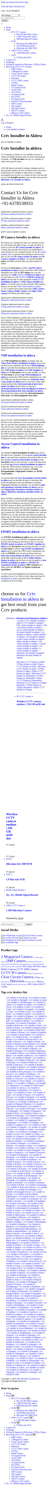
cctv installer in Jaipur (23, 1145)
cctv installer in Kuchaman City (29, 1199)
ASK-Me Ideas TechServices (13, 6)
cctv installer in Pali (14, 1268)
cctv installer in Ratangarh (30, 1296)
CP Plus (14, 83)
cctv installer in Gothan (24, 1129)
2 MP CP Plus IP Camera (26, 37)
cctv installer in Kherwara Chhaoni (21, 1187)
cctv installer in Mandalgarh (34, 1222)
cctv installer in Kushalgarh (28, 1206)
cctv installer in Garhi (37, 1125)
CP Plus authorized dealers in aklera (15, 221)
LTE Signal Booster (30, 981)
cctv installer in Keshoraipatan (25, 1176)
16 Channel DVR (18, 87)
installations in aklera (9, 578)
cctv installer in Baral (33, 1025)
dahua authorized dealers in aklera (14, 227)
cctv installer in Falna (29, 1113)
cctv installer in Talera (34, 1353)
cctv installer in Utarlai (35, 1367)
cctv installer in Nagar (31, 1245)
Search (4, 21)
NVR (13, 55)
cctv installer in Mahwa (36, 1215)
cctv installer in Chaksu (31, 1076)
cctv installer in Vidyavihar (17, 1370)
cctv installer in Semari (37, 1330)
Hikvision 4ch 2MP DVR (26, 48)
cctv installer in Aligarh (22, 1005)
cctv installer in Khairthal (26, 1180)
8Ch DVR (15, 97)
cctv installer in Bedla (31, 1041)
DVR (13, 41)
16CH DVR (16, 90)
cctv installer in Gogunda (16, 1127)
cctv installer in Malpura (31, 1219)
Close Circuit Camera (20, 74)
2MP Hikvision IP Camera (27, 39)
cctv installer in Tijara (24, 1358)
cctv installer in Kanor (31, 1162)
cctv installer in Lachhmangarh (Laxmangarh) (25, 1207)
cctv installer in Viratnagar (26, 1372)
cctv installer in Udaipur (30, 1363)
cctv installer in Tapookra (16, 1356)
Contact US (11, 60)
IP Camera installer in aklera (28, 247)
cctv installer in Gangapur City (25, 1123)
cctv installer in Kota (26, 1196)
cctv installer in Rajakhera (29, 1286)
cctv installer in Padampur (32, 1266)
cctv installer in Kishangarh (26, 1189)
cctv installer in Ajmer (38, 1000)
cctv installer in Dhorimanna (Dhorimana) (25, 1105)
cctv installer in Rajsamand (17, 1291)
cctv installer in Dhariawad (27, 1102)
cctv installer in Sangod (15, 1317)
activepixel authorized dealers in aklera (16, 402)
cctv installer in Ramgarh (31, 1293)
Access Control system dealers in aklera (22, 460)
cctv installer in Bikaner (36, 1067)
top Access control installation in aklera (27, 464)
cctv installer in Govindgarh (26, 1132)
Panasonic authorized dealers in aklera (16, 300)
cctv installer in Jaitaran (24, 1148)
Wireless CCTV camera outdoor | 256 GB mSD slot (12, 826)
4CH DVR (15, 92)
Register (10, 123)
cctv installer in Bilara (15, 1069)
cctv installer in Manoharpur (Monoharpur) (23, 1227)
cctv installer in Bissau (34, 1069)
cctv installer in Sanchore (27, 1312)
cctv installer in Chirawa (16, 1088)
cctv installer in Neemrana (31, 1256)
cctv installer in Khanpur (34, 1182)
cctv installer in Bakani (22, 1018)
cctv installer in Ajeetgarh (17, 1000)
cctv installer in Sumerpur (23, 1349)
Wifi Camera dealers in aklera (29, 286)
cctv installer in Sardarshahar (28, 1321)
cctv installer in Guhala (30, 1134)
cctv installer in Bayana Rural (26, 1039)
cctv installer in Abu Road (16, 998)
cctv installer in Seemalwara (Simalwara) (26, 1329)
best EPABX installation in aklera (23, 561)
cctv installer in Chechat (34, 1078)
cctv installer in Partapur (16, 1270)
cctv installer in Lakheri (31, 1210)
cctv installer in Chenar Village (18, 1081)
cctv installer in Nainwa (32, 1247)
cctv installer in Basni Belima (19, 1035)
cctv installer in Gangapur (28, 1122)
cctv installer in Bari (14, 1030)
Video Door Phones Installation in (18, 363)
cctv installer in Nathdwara (17, 1252)
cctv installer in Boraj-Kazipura (18, 1072)
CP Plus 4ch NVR (23, 57)
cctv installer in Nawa (38, 1252)
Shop (8, 30)
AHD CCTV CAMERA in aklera (26, 275)
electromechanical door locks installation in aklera (22, 388)
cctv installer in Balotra (20, 1021)
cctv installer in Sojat (29, 1340)
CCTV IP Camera (18, 76)
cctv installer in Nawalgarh (18, 1254)
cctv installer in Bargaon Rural (33, 1028)
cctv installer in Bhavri (15, 1053)
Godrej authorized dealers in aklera (15, 307)
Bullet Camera (17, 85)
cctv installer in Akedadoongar (19, 1002)
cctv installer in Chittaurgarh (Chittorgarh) (22, 1089)
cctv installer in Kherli (15, 1185)
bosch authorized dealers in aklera (14, 409)
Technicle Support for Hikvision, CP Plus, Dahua (26, 64)
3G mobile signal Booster (33, 961)
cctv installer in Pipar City (25, 1277)
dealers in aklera (14, 370)
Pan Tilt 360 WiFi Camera (27, 34)
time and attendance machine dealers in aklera (23, 486)
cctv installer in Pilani (35, 1273)
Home (8, 27)
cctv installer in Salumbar (25, 1310)
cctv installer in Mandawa (16, 1224)
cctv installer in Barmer (15, 1032)
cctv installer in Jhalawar (35, 1152)
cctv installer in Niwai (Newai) (29, 1261)
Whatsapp (10, 62)
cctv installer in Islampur (16, 1143)
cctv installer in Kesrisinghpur (24, 1177)
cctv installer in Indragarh (34, 1141)
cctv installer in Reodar (33, 1303)
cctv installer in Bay (20, 1037)
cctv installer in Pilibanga (16, 1275)
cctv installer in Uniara (15, 1367)
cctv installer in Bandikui (26, 1023)
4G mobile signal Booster (23, 964)
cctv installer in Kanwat (31, 1164)
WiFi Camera (16, 104)
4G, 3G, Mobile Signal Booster (18, 115)
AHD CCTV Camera (20, 50)
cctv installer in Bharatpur (34, 1051)
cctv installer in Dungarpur (30, 1111)
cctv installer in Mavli (30, 1233)
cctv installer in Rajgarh (34, 1289)
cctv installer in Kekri (21, 1173)
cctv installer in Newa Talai (17, 1259)
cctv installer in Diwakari (25, 1109)
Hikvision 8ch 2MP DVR (26, 43)
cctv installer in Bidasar (15, 1067)
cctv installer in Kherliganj (36, 1185)
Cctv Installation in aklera (20, 596)
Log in (4, 123)
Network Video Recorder (21, 101)
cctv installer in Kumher (15, 1203)
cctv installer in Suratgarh (28, 1351)
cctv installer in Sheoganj (25, 1335)
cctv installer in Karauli (37, 1169)
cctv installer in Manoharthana (24, 1230)
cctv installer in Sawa (37, 1326)
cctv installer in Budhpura (25, 1074)
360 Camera (16, 106)
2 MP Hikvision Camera (26, 53)
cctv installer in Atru (22, 1011)
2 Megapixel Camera (19, 71)
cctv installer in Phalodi (36, 1270)
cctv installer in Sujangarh (26, 1344)
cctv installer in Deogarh (24, 1097)
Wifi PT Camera (17, 111)
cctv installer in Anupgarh (23, 1009)
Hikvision (15, 78)
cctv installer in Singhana (31, 1337)
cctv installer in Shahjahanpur (19, 1333)
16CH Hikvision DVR (25, 46)
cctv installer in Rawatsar (27, 1300)
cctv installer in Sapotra (21, 1319)
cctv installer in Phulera (15, 1273)
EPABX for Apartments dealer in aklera (20, 563)
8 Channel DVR (18, 99)
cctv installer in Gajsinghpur (17, 1118)
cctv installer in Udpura (36, 1365)
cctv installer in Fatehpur (35, 1115)
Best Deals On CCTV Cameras (19, 67)
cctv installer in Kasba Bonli (18, 1171)
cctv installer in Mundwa (29, 1243)
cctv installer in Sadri (34, 1305)
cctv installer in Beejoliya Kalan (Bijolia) (25, 1042)
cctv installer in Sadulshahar (17, 1307)
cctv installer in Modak (21, 1238)
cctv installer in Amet (21, 1007)
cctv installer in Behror (24, 1046)
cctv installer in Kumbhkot (34, 1201)
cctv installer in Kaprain (33, 1166)
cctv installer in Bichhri (33, 1065)
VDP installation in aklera (18, 355)
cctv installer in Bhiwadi (24, 1060)
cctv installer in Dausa (21, 1095)
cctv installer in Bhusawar (27, 1062)
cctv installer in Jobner (25, 1157)
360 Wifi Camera (18, 108)
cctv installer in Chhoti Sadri (31, 1085)
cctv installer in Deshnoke (24, 1099)
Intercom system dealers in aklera (15, 556)
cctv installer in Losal (30, 1213)
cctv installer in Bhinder (21, 1058)
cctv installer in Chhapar (24, 1083)
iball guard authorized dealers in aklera (16, 313)
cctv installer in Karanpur (16, 1169)
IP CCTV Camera (18, 32)
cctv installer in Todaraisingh (27, 1360)
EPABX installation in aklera (20, 531)
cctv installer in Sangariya (34, 1314)
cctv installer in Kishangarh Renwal (24, 1190)
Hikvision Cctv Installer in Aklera (15, 180)
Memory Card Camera (20, 113)
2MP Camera (16, 69)
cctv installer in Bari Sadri (34, 1030)
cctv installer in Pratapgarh (26, 1282)
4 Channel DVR (18, 94)
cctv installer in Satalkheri (16, 1326)
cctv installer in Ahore (37, 998)
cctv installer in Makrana (16, 1217)
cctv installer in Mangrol (26, 1226)
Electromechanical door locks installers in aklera (22, 391)
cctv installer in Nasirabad (32, 1249)
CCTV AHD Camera (20, 80)
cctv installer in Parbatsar (33, 1268)
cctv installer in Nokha (31, 1263)
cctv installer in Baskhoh (36, 1032)
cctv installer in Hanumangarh (24, 1139)
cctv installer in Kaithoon (26, 1159)
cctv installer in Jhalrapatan (17, 1155)
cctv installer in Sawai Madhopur (19, 1328)
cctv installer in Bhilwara (23, 1055)
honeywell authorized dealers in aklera (16, 415)
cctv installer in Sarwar (35, 1323)
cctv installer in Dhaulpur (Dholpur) (24, 1103)
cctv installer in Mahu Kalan (25, 1214)
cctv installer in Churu (22, 1092)
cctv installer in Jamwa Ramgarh (27, 1150)
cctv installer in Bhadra (28, 1048)
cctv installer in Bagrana (23, 1016)
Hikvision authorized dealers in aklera (16, 214)
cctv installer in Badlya (21, 1014)
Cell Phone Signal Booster (34, 973)
